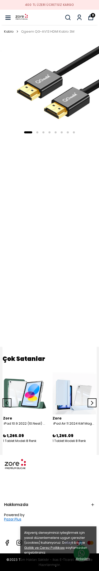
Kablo (9, 31)
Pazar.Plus (12, 519)
